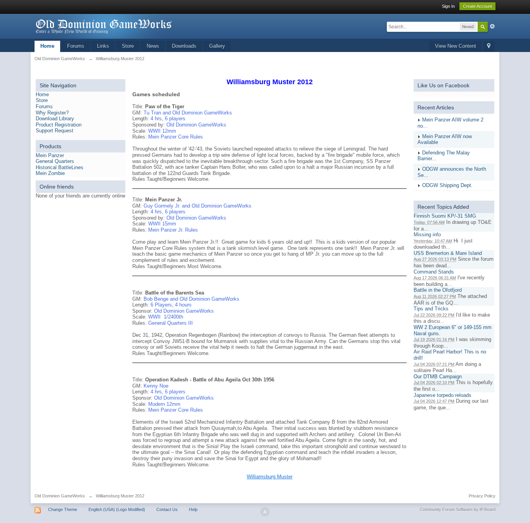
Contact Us (167, 509)
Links (103, 46)
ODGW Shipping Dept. (447, 185)
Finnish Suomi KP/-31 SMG (445, 216)
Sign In (448, 6)
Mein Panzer (50, 155)
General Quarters (55, 161)
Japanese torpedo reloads (442, 395)
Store (128, 46)
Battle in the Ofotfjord (438, 290)
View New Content (455, 46)
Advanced (492, 26)
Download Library (55, 118)
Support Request (54, 130)
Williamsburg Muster (270, 477)
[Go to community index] (104, 26)
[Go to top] (265, 511)
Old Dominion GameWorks (60, 496)
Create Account (477, 6)
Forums (75, 46)
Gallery (217, 46)
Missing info (427, 234)
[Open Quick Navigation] (488, 46)
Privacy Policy (482, 496)
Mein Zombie (50, 173)
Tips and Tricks (431, 309)
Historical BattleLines (59, 167)
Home (47, 46)
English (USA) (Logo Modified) (116, 509)
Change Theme (62, 509)
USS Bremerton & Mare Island (448, 253)
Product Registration (58, 125)
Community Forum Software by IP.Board (457, 509)
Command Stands (434, 272)
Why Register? (52, 113)
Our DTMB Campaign (438, 376)
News (153, 46)
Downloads (184, 46)
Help (193, 509)
